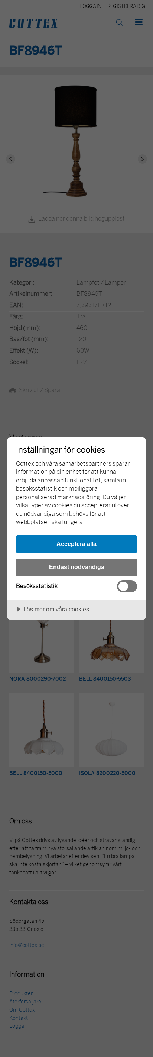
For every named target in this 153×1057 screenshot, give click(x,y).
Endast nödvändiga (76, 566)
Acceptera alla (76, 543)
